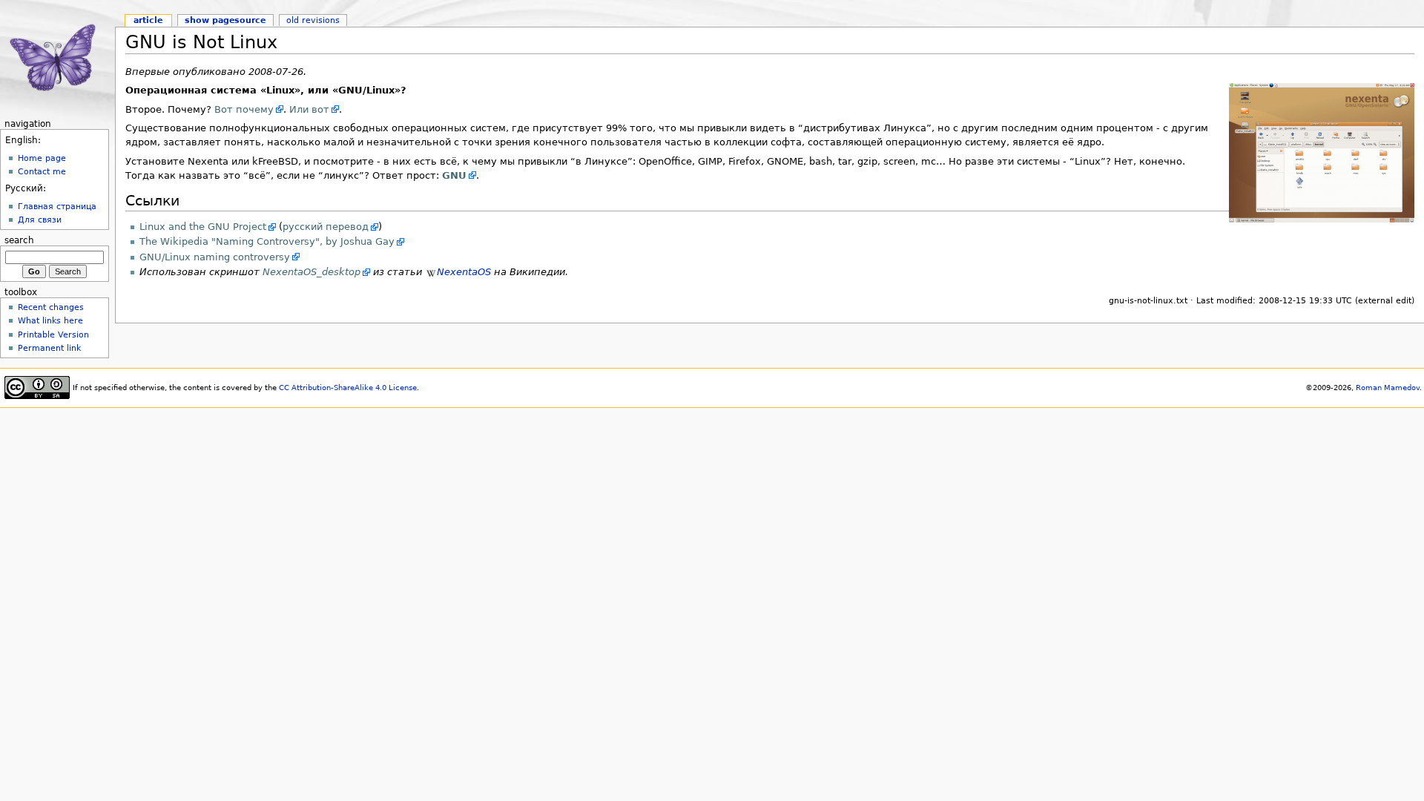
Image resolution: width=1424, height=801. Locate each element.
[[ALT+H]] (57, 57)
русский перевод (326, 226)
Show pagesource (225, 20)
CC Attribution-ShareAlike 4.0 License (348, 387)
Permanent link (49, 348)
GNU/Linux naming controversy (214, 257)
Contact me (42, 171)
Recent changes (51, 307)
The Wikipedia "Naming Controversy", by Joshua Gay (267, 241)
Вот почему (244, 109)
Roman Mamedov (1388, 387)
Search (19, 240)
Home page (42, 158)
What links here (50, 320)
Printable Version (53, 334)
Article (148, 20)
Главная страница (57, 206)
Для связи (40, 219)
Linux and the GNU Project (202, 226)
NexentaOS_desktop (311, 271)
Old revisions (313, 20)
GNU (454, 175)
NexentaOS (464, 271)
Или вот (309, 109)
